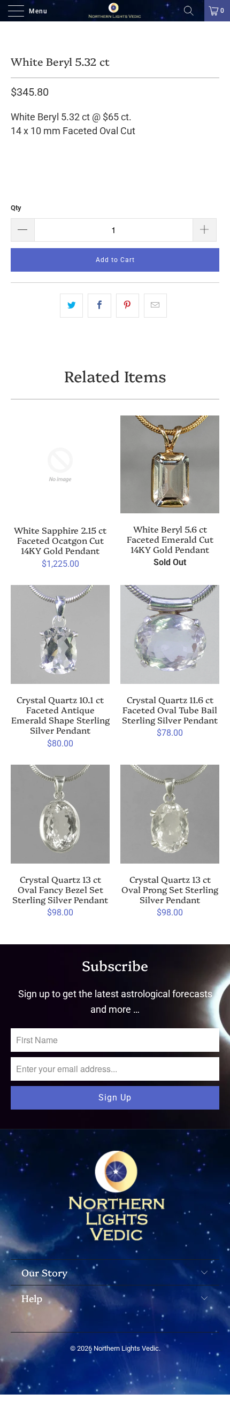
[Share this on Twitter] (71, 306)
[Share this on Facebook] (99, 306)
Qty (16, 208)
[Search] (192, 11)
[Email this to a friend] (155, 306)
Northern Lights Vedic (126, 1348)
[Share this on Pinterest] (127, 306)
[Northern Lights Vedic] (115, 10)
